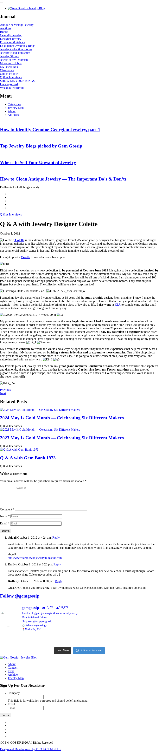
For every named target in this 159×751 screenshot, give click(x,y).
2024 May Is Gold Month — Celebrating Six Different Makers (62, 417)
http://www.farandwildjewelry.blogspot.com (35, 557)
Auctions (5, 28)
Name (5, 516)
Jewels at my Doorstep (14, 59)
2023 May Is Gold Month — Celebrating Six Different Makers (62, 437)
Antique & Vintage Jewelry (17, 24)
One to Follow (9, 73)
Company (14, 693)
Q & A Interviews (11, 77)
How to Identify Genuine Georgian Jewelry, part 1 (50, 129)
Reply (56, 537)
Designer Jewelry (10, 38)
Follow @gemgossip (19, 595)
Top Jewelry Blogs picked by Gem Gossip (41, 145)
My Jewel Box (9, 66)
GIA (118, 304)
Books (4, 31)
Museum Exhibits (11, 63)
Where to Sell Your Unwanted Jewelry (38, 162)
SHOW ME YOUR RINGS (17, 80)
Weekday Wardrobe (12, 87)
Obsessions (7, 70)
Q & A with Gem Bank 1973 (28, 457)
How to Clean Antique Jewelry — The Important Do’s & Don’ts (63, 178)
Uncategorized (9, 84)
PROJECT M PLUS (30, 749)
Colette (19, 240)
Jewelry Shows (9, 56)
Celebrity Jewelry (11, 35)
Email (5, 523)
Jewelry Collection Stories (16, 49)
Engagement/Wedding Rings (17, 45)
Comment (7, 509)
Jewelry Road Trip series (15, 52)
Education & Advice (12, 42)
